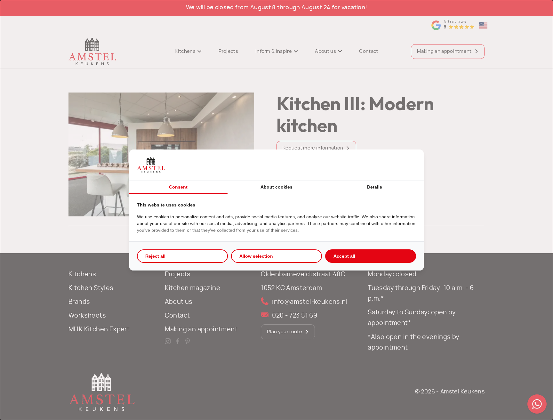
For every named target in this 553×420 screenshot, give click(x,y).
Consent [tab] (178, 187)
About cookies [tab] (276, 187)
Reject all (155, 256)
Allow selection (256, 256)
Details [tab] (374, 187)
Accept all (344, 256)
